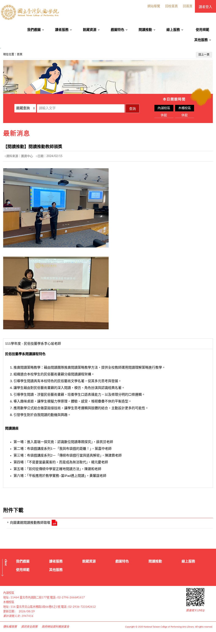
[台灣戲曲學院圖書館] (30, 12)
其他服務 (201, 40)
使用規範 (202, 29)
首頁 (19, 54)
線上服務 (173, 29)
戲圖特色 (117, 29)
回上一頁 (203, 54)
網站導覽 (153, 6)
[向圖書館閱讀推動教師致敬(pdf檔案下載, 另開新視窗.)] (54, 522)
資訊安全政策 (29, 626)
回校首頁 (171, 6)
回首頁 (187, 6)
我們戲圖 (34, 29)
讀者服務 (62, 29)
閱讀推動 (145, 29)
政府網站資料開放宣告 (55, 626)
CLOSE (6, 562)
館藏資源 (89, 29)
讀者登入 (205, 7)
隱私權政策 (10, 626)
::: (2, 53)
